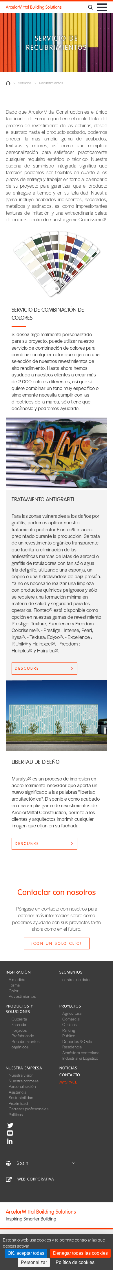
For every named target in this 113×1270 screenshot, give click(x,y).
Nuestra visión (21, 1075)
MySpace (68, 1082)
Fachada (19, 1024)
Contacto (69, 1075)
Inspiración (18, 972)
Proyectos (70, 1006)
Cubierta (19, 1019)
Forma (14, 985)
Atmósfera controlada (80, 1052)
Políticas (16, 1114)
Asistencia (17, 1092)
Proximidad (18, 1103)
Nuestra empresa (24, 1068)
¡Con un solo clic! (56, 943)
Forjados (19, 1030)
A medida (17, 979)
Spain (22, 1163)
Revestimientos (22, 996)
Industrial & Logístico (80, 1058)
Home (8, 83)
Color (14, 990)
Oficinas (69, 1024)
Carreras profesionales (28, 1108)
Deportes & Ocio (77, 1041)
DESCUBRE (27, 668)
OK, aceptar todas (26, 1253)
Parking (68, 1030)
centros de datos (76, 979)
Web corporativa (35, 1179)
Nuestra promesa (24, 1081)
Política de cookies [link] (75, 1262)
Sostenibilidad (21, 1097)
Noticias (68, 1068)
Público (68, 1035)
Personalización (22, 1086)
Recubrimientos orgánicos (25, 1044)
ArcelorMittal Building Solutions (34, 7)
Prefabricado (23, 1035)
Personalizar (34, 1262)
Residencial (72, 1047)
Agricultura (71, 1013)
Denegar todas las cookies (80, 1253)
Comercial (71, 1019)
